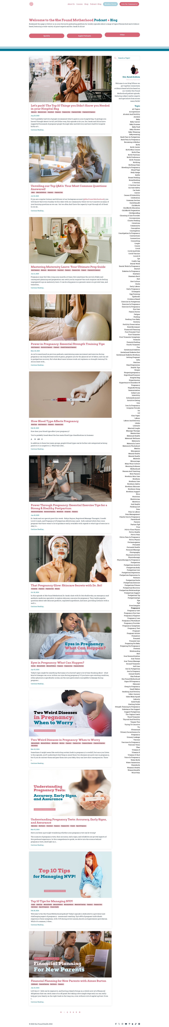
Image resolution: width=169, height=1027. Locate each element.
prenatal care (134, 641)
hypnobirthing (134, 388)
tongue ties (135, 722)
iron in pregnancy (132, 405)
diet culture (135, 281)
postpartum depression (131, 572)
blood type (34, 424)
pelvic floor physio (132, 529)
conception (135, 228)
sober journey (134, 694)
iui (139, 410)
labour (33, 192)
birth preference (133, 157)
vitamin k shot (134, 755)
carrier (137, 193)
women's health (54, 907)
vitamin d (136, 750)
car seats (136, 190)
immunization (134, 390)
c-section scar (134, 185)
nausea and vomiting (80, 904)
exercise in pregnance (131, 304)
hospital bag (135, 378)
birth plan (136, 152)
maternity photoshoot (131, 446)
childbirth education (131, 208)
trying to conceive (132, 724)
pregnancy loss (133, 618)
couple (137, 243)
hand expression (133, 365)
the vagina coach (133, 714)
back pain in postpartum (130, 137)
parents (137, 522)
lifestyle (136, 426)
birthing (136, 162)
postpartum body (133, 567)
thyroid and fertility (131, 719)
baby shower (135, 129)
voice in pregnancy (132, 757)
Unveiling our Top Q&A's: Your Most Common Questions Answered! (69, 187)
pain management (132, 514)
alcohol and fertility (131, 114)
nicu (138, 494)
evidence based (134, 299)
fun (138, 347)
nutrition (62, 743)
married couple (134, 428)
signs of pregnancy (81, 826)
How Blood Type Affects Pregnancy (55, 421)
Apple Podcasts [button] (84, 36)
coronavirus (135, 238)
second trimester (133, 664)
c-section (136, 182)
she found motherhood (131, 679)
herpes (137, 370)
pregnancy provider (132, 623)
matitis (137, 448)
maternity (33, 112)
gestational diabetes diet (130, 352)
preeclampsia (134, 605)
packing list (135, 507)
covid (137, 248)
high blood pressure (132, 375)
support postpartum (132, 712)
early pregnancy (35, 270)
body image (135, 172)
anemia (137, 117)
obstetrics (136, 502)
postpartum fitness (132, 585)
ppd (138, 603)
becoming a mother (132, 142)
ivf (139, 413)
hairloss (136, 362)
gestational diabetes (132, 350)
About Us (71, 4)
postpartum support (132, 593)
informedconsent (133, 398)
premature (136, 636)
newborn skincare (132, 486)
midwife (136, 459)
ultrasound (135, 730)
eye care (33, 666)
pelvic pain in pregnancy (130, 537)
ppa (138, 600)
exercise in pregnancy (46, 347)
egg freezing (135, 294)
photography (135, 552)
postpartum (68, 511)
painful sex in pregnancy (130, 517)
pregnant (83, 270)
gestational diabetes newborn (128, 355)
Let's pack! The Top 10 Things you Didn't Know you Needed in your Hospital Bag (70, 107)
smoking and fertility (131, 692)
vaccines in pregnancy (130, 742)
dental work (135, 264)
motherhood (60, 511)
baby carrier (135, 122)
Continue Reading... (37, 130)
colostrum (136, 223)
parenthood (51, 112)
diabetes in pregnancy (131, 271)
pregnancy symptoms (99, 743)
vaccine (136, 740)
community (135, 226)
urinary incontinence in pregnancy (130, 733)
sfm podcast (34, 745)
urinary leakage (133, 737)
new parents (42, 826)
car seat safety (134, 188)
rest (138, 654)
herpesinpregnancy (132, 372)
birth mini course (133, 150)
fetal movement (133, 327)
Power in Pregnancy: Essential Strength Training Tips (68, 343)
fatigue (33, 904)
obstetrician (135, 499)
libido (137, 423)
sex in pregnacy (133, 671)
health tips (39, 904)
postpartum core (133, 570)
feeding (137, 317)
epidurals (136, 296)
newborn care (134, 481)
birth (138, 145)
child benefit (34, 984)
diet (138, 279)
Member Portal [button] (110, 4)
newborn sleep (134, 489)
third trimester (133, 717)
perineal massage (133, 550)
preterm (137, 648)
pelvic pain (135, 535)
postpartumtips (134, 598)
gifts (138, 360)
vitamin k (136, 752)
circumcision (134, 218)
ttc (138, 727)
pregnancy (58, 112)
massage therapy (133, 431)
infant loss (135, 393)
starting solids (134, 704)
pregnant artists (133, 633)
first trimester (134, 334)
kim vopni (135, 416)
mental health (134, 454)
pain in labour (134, 512)
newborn (136, 479)
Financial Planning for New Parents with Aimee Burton (68, 980)
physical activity (133, 555)
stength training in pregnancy (68, 347)
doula (137, 284)
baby (138, 119)
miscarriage (135, 461)
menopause (135, 451)
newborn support (133, 492)
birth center (135, 147)
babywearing (134, 134)
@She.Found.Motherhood (94, 199)
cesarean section (133, 200)
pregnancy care (66, 112)
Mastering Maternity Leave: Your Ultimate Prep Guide (68, 266)
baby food (136, 127)
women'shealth (134, 770)
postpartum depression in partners (130, 576)
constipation (135, 231)
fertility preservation (131, 324)
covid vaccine (134, 253)
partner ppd (135, 524)
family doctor (134, 312)
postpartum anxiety (132, 565)
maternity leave (42, 112)
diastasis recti (134, 276)
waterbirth (135, 765)
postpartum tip (134, 595)
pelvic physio (134, 540)
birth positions (134, 155)
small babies (135, 689)
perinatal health (133, 547)
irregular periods (133, 408)
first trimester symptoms (129, 337)
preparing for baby (76, 112)
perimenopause (134, 542)
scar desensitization (132, 656)
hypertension (134, 380)
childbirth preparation (131, 210)
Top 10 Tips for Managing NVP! (52, 901)
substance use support (131, 709)
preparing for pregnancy (89, 112)
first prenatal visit (132, 332)
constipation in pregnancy (129, 233)
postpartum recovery (131, 588)
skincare (57, 588)
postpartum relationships (129, 590)
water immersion (133, 762)
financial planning (44, 984)
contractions (135, 236)
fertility (136, 322)
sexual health (134, 674)
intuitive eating (133, 400)
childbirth (136, 205)
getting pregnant (133, 357)
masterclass (34, 826)
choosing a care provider (130, 215)
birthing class (134, 165)
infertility (136, 395)
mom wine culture (132, 464)
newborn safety (133, 484)
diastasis (136, 274)
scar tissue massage (132, 661)
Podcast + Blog (95, 4)
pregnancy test (65, 826)
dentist (137, 269)
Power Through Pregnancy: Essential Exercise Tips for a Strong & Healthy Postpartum (69, 507)
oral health (135, 504)
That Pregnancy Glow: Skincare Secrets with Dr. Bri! (66, 585)
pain (138, 509)
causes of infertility (132, 195)
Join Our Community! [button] (129, 4)
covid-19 (136, 256)
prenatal (73, 826)
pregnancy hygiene (87, 743)
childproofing (134, 213)
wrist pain (136, 773)
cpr (138, 258)
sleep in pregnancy (132, 686)
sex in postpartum (132, 669)
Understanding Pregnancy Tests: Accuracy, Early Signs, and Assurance (69, 821)
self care (136, 666)
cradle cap (136, 261)
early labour (135, 286)
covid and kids (134, 251)
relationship (135, 651)
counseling (135, 241)
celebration (135, 198)
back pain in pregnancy (130, 139)
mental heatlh (134, 456)
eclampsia (136, 291)
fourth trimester (133, 345)
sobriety (136, 699)
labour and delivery (41, 192)
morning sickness (68, 904)
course (137, 246)
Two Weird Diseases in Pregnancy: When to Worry (65, 739)
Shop (86, 4)
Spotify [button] (46, 36)
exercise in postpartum (37, 511)
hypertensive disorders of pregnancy (129, 384)
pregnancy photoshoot (131, 621)
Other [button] (122, 35)
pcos (138, 527)
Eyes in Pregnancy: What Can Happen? (57, 662)
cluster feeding (134, 220)
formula (136, 340)
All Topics (136, 109)
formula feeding (133, 342)
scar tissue (135, 659)
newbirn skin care (132, 476)
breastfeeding (134, 180)
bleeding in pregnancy (131, 167)
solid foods (135, 702)
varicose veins (134, 745)
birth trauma (134, 160)
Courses (79, 4)
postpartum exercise (132, 583)
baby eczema (135, 124)
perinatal (136, 545)
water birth (135, 760)
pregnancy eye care (78, 666)
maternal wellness (51, 666)
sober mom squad (133, 697)
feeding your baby (132, 319)
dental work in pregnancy (129, 266)
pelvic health (134, 532)
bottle (137, 175)
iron (138, 403)
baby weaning (134, 132)
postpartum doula (133, 580)
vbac (138, 747)
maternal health (41, 666)
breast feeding (134, 177)
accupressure (134, 112)
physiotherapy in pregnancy (128, 560)
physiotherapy (134, 557)
